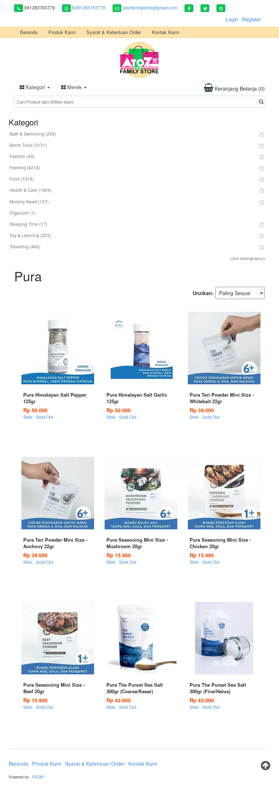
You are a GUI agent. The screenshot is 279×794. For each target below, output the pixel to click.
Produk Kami (62, 32)
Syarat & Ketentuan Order (113, 32)
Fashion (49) (22, 156)
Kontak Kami (165, 32)
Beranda (28, 32)
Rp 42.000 (118, 700)
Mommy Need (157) (29, 201)
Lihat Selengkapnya (247, 258)
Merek (74, 87)
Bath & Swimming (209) (32, 134)
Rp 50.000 (35, 410)
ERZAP (38, 776)
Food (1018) (21, 178)
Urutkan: (203, 293)
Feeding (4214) (24, 167)
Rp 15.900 (118, 555)
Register (251, 19)
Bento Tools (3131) (28, 145)
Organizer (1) (22, 213)
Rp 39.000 (202, 410)
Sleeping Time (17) (28, 224)
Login (232, 19)
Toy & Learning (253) (30, 235)
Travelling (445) (24, 246)
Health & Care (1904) (30, 190)
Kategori (35, 87)
